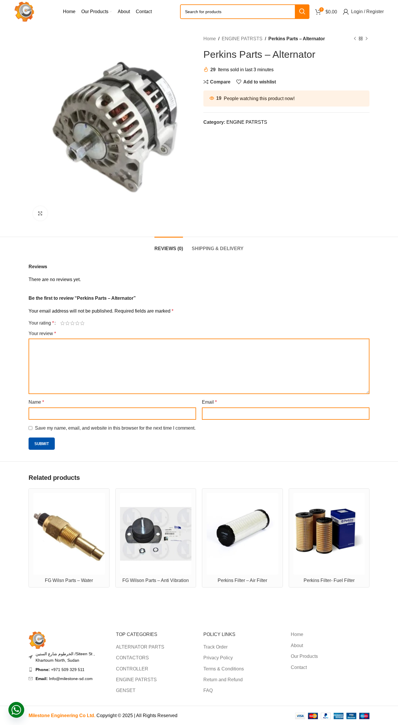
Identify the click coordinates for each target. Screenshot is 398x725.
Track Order (215, 646)
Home (209, 38)
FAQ (208, 690)
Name (36, 402)
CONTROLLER (132, 668)
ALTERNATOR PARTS (140, 646)
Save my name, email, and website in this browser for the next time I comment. (115, 428)
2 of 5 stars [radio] (67, 323)
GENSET (125, 690)
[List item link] (68, 669)
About (297, 645)
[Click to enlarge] (40, 213)
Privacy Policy (218, 657)
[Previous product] (355, 39)
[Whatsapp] (16, 710)
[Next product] (366, 39)
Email (209, 402)
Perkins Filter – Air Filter (242, 580)
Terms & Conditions (223, 668)
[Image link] (37, 639)
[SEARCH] (302, 11)
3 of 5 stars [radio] (72, 323)
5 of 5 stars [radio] (82, 323)
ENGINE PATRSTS (242, 38)
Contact (299, 667)
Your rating (41, 323)
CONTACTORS (132, 657)
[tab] (168, 246)
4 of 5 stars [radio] (77, 323)
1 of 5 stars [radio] (62, 323)
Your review (42, 333)
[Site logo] (24, 11)
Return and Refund (223, 679)
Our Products (304, 656)
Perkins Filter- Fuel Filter (329, 580)
